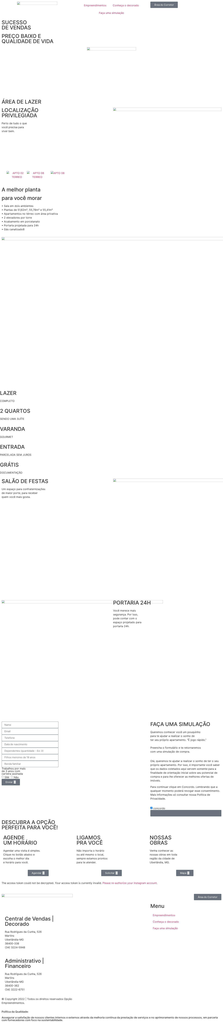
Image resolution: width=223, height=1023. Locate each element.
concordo (159, 808)
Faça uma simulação (111, 12)
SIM (7, 777)
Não (16, 777)
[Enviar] (185, 813)
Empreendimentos (95, 5)
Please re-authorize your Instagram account (130, 883)
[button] (164, 5)
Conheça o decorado (126, 5)
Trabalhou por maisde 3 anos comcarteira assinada (13, 771)
